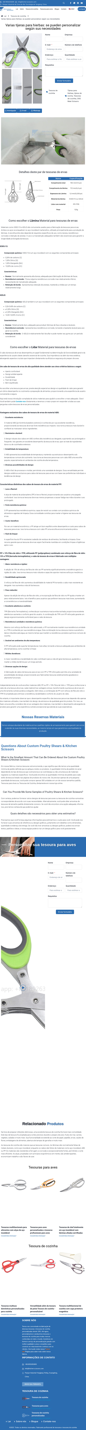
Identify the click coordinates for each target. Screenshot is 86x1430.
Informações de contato (38, 1357)
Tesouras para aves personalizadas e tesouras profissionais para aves (41, 1230)
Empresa (68, 35)
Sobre (22, 9)
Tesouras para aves (46, 9)
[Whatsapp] (74, 3)
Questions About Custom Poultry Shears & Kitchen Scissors (39, 747)
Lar (17, 9)
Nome (47, 35)
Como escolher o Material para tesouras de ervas (43, 220)
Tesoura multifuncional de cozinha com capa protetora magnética (71, 1309)
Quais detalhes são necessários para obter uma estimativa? (43, 813)
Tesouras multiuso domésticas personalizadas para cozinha (12, 1309)
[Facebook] (71, 3)
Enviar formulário (64, 81)
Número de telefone (73, 45)
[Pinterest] (78, 3)
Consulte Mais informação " (9, 1236)
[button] (63, 3)
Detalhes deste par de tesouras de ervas (43, 172)
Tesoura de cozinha (32, 9)
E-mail (47, 45)
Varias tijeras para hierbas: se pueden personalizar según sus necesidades (43, 27)
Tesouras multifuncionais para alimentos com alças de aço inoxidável (14, 1230)
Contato (63, 9)
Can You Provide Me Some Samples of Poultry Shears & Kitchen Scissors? (43, 792)
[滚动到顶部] (79, 1427)
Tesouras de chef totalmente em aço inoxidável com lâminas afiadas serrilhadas (71, 1230)
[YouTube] (82, 3)
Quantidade (70, 55)
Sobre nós (29, 1320)
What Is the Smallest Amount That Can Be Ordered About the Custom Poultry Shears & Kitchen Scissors (43, 758)
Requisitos (49, 65)
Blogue (57, 9)
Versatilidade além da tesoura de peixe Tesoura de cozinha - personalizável (43, 1309)
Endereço (49, 55)
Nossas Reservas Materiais (43, 717)
